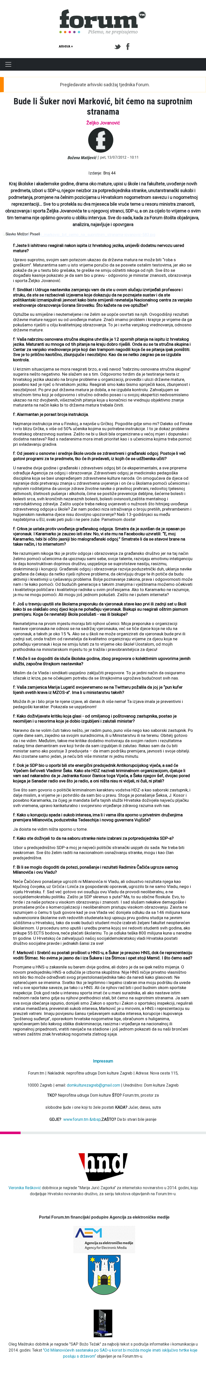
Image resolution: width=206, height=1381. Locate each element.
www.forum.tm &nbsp (82, 1119)
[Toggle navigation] (8, 64)
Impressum (103, 1061)
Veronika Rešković (25, 1187)
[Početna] (103, 12)
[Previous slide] (11, 235)
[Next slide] (195, 235)
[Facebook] (128, 46)
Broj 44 (109, 173)
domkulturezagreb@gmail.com (93, 1085)
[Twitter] (118, 46)
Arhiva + (66, 46)
